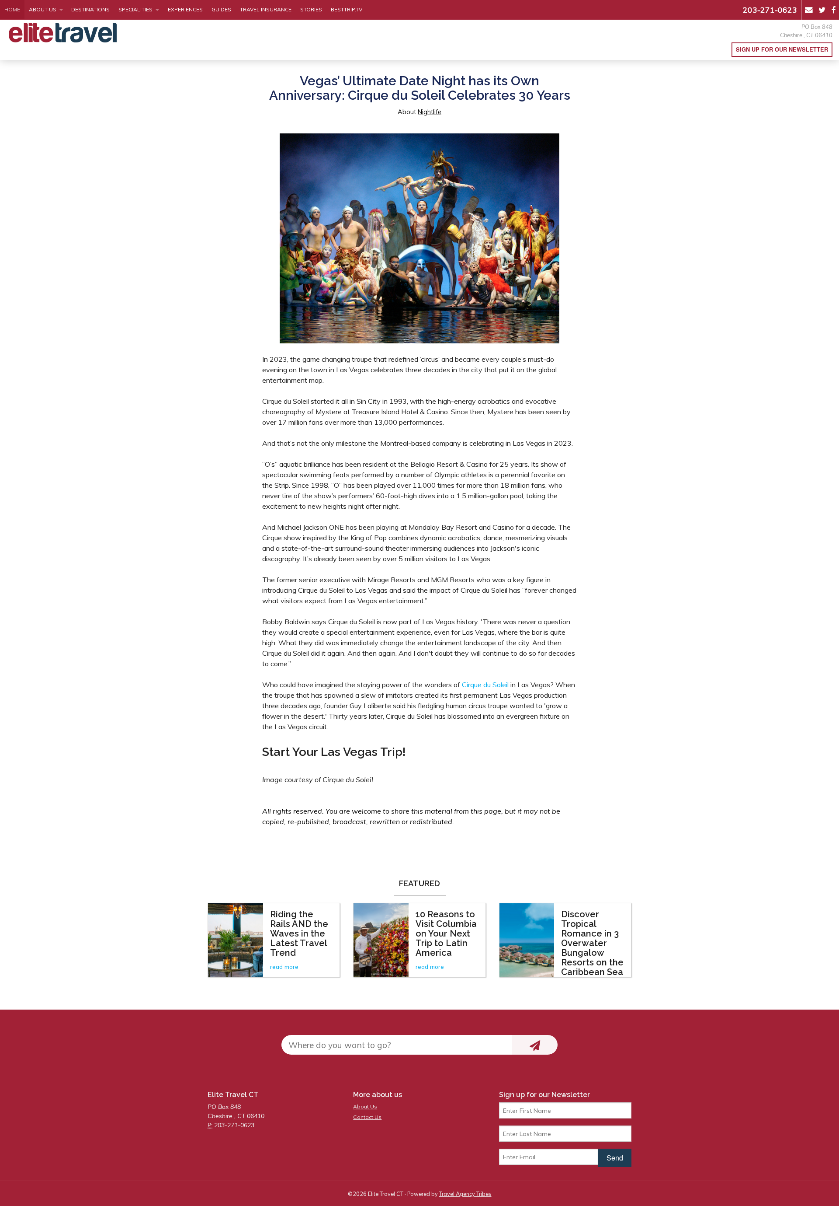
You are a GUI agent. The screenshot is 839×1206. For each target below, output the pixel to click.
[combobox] (396, 1045)
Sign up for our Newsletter (782, 49)
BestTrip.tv (346, 9)
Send (615, 1158)
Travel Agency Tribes (465, 1193)
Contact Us (367, 1117)
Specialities (135, 9)
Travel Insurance (265, 9)
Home (12, 9)
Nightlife (429, 112)
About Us (42, 9)
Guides (221, 9)
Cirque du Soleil (485, 684)
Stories (311, 9)
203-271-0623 (770, 9)
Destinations (90, 9)
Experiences (185, 9)
